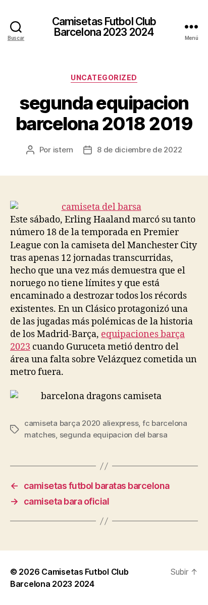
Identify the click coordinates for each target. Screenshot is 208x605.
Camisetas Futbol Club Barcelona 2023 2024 (104, 26)
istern (63, 149)
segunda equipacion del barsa (114, 434)
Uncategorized (104, 77)
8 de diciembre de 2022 (139, 149)
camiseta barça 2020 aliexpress (81, 423)
